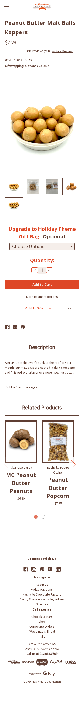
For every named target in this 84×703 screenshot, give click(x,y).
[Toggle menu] (6, 6)
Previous (6, 464)
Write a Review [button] (62, 51)
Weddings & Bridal (42, 631)
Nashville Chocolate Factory (42, 594)
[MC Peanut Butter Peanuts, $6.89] (21, 441)
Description (42, 347)
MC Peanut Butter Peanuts (21, 483)
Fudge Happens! (42, 589)
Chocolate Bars (42, 617)
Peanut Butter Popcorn (58, 488)
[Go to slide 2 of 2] (43, 517)
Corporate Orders (42, 626)
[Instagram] (34, 569)
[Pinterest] (23, 327)
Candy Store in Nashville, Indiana (42, 599)
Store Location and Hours (39, 686)
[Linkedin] (58, 569)
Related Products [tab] (42, 407)
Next (73, 464)
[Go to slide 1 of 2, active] (36, 517)
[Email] (15, 327)
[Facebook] (7, 327)
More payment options (42, 296)
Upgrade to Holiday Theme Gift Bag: (42, 233)
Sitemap (42, 604)
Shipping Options (42, 691)
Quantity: (42, 260)
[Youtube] (50, 569)
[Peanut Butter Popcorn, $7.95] (58, 441)
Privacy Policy (67, 686)
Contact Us (14, 686)
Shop (42, 621)
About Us (42, 584)
